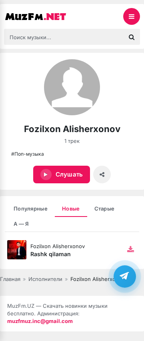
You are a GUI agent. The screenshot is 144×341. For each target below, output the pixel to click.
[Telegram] (125, 276)
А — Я (21, 224)
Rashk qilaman (50, 254)
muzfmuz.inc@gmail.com (40, 321)
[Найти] (131, 37)
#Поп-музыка (27, 154)
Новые (71, 208)
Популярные (31, 208)
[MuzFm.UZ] (44, 16)
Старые (104, 208)
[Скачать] (130, 249)
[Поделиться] (102, 174)
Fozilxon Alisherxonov (57, 246)
